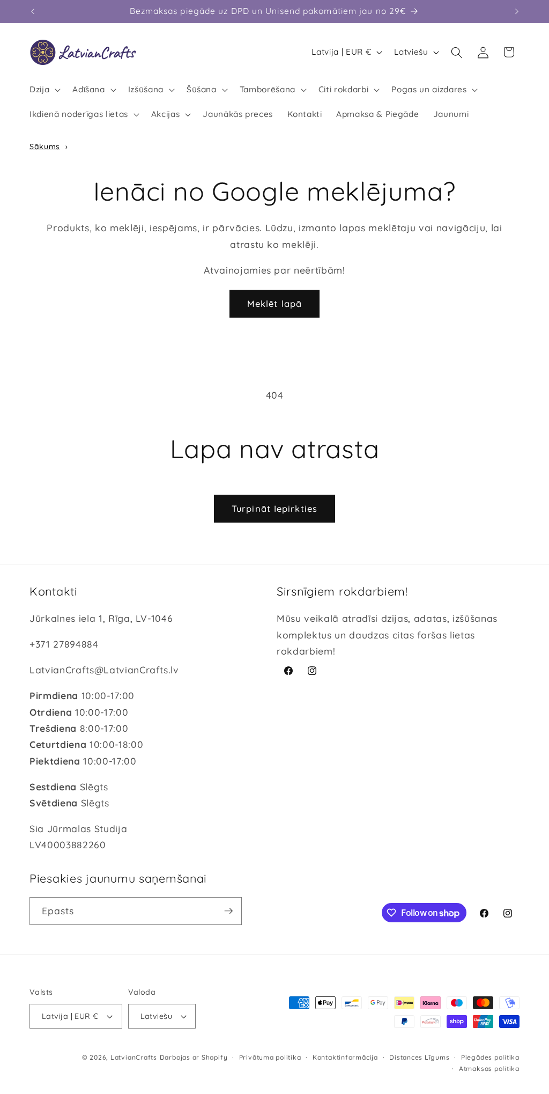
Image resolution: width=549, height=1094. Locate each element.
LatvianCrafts (133, 1057)
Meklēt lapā (274, 303)
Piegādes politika (490, 1057)
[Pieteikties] (228, 911)
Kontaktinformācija (345, 1057)
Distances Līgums (419, 1057)
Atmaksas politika (489, 1068)
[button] (44, 89)
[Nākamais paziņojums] (517, 11)
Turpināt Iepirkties (274, 508)
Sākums (44, 146)
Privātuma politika (270, 1057)
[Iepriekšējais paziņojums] (32, 11)
